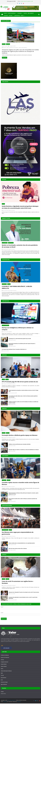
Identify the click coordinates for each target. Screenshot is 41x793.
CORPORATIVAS (17, 15)
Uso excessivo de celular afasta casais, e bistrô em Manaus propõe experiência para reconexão (23, 396)
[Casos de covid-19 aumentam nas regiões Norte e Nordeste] (20, 567)
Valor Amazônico (12, 210)
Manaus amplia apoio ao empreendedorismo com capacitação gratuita (22, 543)
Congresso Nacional (4, 661)
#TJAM (20, 47)
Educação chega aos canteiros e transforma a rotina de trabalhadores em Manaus (24, 449)
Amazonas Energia (4, 682)
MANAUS (3, 379)
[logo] (10, 631)
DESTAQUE (8, 480)
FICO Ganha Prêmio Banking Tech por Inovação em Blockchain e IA (14, 349)
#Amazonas (4, 47)
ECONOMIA (20, 13)
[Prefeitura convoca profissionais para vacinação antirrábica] (4, 445)
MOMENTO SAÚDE (10, 242)
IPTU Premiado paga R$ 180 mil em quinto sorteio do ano (20, 382)
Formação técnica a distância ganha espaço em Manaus (19, 435)
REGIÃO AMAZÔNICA (11, 13)
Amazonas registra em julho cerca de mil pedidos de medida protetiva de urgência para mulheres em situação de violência (20, 51)
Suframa (2, 659)
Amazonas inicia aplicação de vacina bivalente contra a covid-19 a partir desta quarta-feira (23, 598)
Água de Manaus (4, 684)
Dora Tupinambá (12, 585)
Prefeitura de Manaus (5, 655)
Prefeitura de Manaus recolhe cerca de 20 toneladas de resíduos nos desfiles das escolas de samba (23, 402)
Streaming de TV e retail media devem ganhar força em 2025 (20, 338)
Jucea (2, 679)
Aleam (2, 668)
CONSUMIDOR (4, 480)
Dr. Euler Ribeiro (4, 242)
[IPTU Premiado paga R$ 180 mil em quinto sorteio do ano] (20, 367)
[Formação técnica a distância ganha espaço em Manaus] (20, 421)
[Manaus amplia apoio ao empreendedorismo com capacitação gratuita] (4, 543)
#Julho (8, 47)
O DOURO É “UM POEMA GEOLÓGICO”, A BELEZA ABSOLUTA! (17, 287)
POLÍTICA (25, 13)
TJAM (2, 673)
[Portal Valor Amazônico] (2, 14)
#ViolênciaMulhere (24, 47)
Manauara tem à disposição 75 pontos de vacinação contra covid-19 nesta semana (24, 592)
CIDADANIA (6, 15)
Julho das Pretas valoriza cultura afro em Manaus (18, 548)
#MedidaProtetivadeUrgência (13, 47)
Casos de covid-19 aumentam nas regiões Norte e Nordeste (17, 582)
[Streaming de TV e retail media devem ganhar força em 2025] (4, 339)
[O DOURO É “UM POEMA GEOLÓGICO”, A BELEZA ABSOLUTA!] (20, 272)
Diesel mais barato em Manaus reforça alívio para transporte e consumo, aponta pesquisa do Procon (23, 493)
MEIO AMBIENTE (31, 13)
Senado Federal (3, 664)
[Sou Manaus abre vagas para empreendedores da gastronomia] (20, 518)
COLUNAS (10, 15)
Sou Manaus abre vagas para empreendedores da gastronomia (17, 533)
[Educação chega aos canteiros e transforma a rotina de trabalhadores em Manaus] (4, 450)
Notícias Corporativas (5, 325)
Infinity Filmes (3, 693)
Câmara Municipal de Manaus (6, 670)
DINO (11, 331)
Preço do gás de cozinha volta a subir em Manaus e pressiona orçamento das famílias (23, 499)
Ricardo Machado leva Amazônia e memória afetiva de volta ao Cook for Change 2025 (23, 391)
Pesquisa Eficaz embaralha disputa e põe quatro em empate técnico (27, 2)
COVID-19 (5, 13)
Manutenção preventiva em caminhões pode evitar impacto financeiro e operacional (22, 344)
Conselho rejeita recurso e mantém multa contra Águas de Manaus (20, 483)
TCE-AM (2, 675)
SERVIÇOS (7, 379)
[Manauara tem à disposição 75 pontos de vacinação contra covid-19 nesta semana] (4, 593)
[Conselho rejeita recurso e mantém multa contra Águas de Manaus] (20, 468)
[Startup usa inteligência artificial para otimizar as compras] (20, 313)
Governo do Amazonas (5, 657)
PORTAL (22, 15)
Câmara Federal (4, 666)
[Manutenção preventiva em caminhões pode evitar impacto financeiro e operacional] (4, 344)
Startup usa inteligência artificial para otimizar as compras (17, 328)
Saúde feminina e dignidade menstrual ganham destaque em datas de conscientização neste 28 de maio (20, 207)
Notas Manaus (3, 677)
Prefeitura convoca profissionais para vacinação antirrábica (19, 444)
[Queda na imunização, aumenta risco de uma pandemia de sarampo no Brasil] (20, 231)
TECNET (2, 691)
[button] (1, 6)
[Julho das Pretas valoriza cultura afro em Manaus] (4, 549)
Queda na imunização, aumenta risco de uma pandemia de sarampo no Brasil (20, 246)
